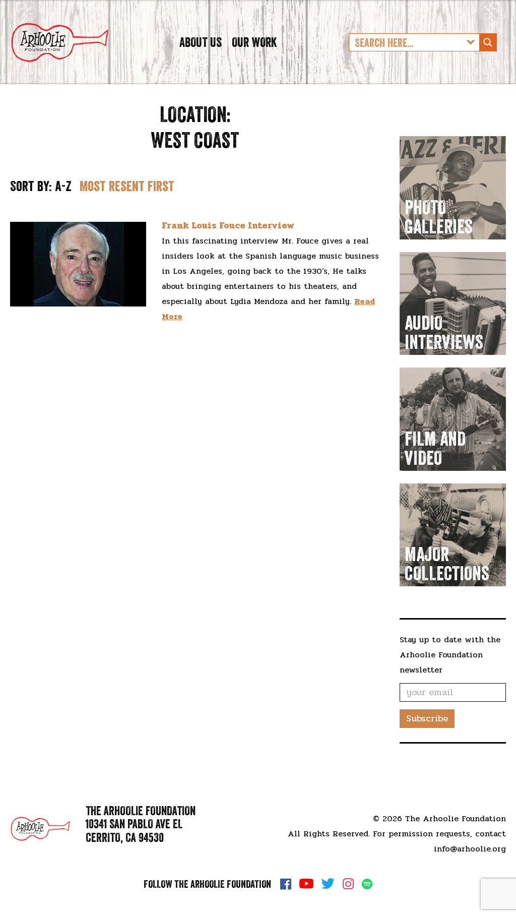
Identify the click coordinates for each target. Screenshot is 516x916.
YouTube (306, 884)
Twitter (328, 883)
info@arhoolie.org (470, 848)
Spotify (367, 884)
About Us (200, 42)
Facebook (285, 883)
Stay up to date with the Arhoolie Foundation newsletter (450, 654)
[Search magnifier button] (487, 42)
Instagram (348, 883)
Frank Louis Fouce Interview (228, 225)
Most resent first (127, 186)
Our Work (254, 42)
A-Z (63, 186)
